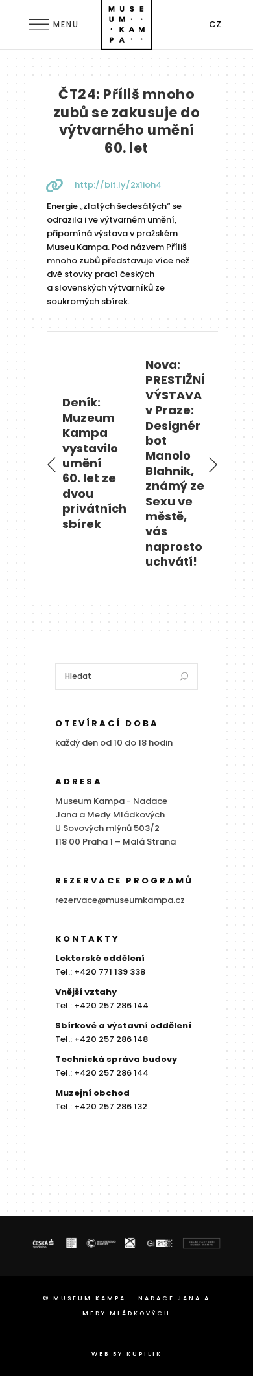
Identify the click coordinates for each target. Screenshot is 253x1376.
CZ (215, 24)
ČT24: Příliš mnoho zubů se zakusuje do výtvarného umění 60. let (126, 121)
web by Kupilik (126, 1354)
